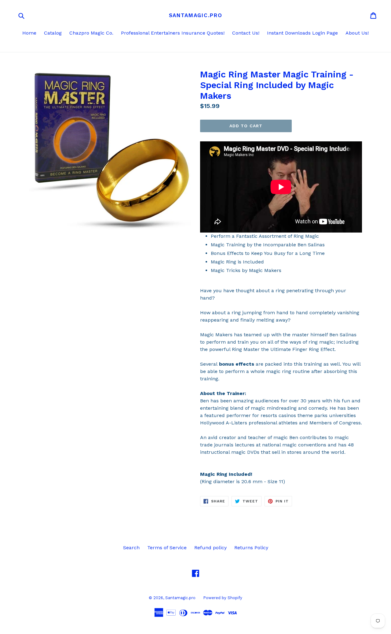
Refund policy (210, 547)
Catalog (53, 33)
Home (29, 33)
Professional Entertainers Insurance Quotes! (173, 33)
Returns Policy (251, 547)
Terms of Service (167, 547)
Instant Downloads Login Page (302, 33)
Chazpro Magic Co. (91, 33)
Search (131, 547)
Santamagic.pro (195, 15)
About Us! (357, 33)
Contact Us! (245, 33)
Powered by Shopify (222, 597)
